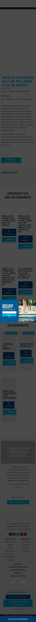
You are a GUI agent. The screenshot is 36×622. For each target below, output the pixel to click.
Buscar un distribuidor (18, 619)
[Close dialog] (35, 300)
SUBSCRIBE (9, 315)
